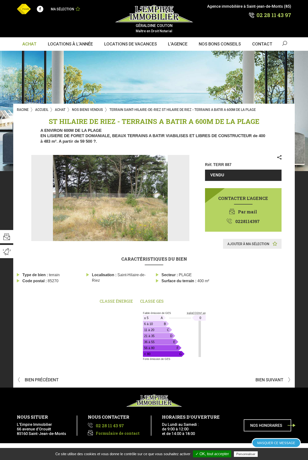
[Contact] (6, 236)
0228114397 (247, 221)
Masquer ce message (276, 443)
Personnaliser (245, 454)
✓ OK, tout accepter (212, 454)
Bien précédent (41, 379)
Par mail (247, 212)
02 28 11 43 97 (274, 15)
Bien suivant (270, 379)
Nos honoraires (266, 425)
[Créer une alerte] (6, 251)
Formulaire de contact (118, 433)
